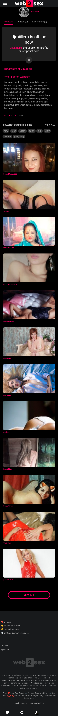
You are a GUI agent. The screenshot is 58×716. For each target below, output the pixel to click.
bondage (8, 108)
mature (7, 136)
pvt (5, 92)
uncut (22, 105)
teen (47, 95)
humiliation (9, 95)
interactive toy (11, 98)
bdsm (16, 105)
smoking (20, 95)
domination (46, 105)
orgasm (46, 88)
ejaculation (19, 101)
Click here (15, 47)
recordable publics (32, 88)
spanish (40, 92)
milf (26, 98)
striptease (37, 85)
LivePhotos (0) (39, 21)
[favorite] (7, 712)
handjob (17, 92)
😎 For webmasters (10, 629)
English (4, 646)
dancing (43, 82)
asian (31, 131)
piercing (8, 105)
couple (29, 105)
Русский (5, 649)
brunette (31, 92)
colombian (30, 95)
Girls (21, 116)
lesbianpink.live (36, 703)
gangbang (19, 136)
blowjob (8, 85)
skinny (37, 105)
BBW (47, 131)
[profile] (36, 712)
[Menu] (5, 3)
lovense (40, 95)
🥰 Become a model (10, 626)
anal (10, 92)
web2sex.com (20, 703)
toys (21, 98)
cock (27, 101)
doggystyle (33, 82)
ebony (22, 131)
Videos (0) (22, 21)
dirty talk (17, 85)
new (6, 131)
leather (44, 98)
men (33, 101)
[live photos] (21, 712)
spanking (27, 85)
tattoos (39, 101)
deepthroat (16, 88)
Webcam (8, 21)
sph (46, 101)
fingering (8, 82)
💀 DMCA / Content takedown (15, 633)
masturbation (20, 82)
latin (24, 92)
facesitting (34, 98)
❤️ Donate (6, 622)
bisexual (8, 101)
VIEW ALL (50, 124)
